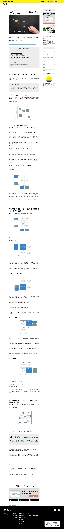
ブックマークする (34, 500)
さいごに (11, 65)
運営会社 (51, 1)
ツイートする (13, 500)
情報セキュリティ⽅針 (22, 517)
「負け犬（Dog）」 (13, 62)
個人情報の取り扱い (21, 515)
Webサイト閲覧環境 (21, 521)
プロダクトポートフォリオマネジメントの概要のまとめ (18, 55)
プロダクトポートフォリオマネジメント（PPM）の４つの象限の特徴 (19, 57)
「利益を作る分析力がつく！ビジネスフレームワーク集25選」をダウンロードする (22, 44)
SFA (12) (44, 50)
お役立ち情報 (47, 1)
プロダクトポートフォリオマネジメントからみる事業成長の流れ (19, 64)
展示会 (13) (44, 68)
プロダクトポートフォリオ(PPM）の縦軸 (16, 53)
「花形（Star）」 (13, 58)
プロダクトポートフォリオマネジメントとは (16, 50)
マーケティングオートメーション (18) (48, 60)
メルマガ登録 (15, 517)
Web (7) (44, 51)
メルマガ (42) (45, 61)
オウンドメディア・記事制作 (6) (47, 55)
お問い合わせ (20, 523)
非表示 (27, 48)
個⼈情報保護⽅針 (21, 513)
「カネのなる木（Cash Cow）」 (15, 59)
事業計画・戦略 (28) (45, 64)
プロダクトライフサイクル (24, 429)
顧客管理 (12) (45, 70)
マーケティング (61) (45, 58)
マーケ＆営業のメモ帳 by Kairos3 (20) (48, 57)
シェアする (24, 500)
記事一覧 (42, 1)
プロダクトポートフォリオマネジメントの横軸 (17, 54)
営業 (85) (44, 67)
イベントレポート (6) (45, 54)
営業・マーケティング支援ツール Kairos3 (32, 515)
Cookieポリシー (21, 519)
